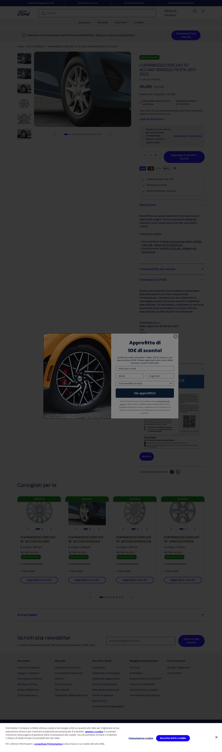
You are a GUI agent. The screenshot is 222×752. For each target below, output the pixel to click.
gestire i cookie (94, 731)
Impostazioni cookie (141, 738)
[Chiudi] (216, 737)
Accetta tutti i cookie (173, 738)
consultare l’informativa (48, 744)
